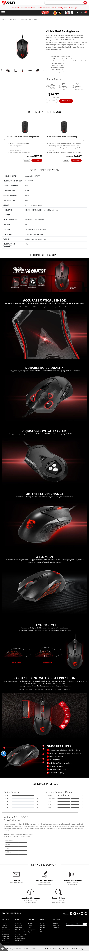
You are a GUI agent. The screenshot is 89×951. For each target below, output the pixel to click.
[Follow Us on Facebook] (71, 913)
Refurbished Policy (20, 930)
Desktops (4, 925)
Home (4, 19)
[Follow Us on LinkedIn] (82, 913)
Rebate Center (19, 940)
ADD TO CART (66, 101)
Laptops (4, 923)
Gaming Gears (13, 19)
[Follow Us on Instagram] (86, 913)
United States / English (78, 949)
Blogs (29, 932)
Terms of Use (66, 949)
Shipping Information (20, 932)
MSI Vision (55, 923)
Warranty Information (20, 934)
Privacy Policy (57, 949)
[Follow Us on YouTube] (78, 913)
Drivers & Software (20, 938)
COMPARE (52, 101)
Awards (30, 923)
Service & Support (20, 936)
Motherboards (6, 932)
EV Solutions (5, 938)
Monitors (4, 927)
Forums (30, 925)
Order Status (18, 925)
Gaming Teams (31, 930)
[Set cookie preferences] (4, 946)
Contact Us (48, 949)
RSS (41, 932)
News (41, 930)
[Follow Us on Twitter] (74, 913)
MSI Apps (42, 927)
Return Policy (18, 927)
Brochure (42, 923)
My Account (18, 923)
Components (5, 934)
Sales (3, 940)
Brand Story (56, 925)
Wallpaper (43, 925)
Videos (29, 927)
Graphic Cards (6, 930)
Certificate (56, 927)
